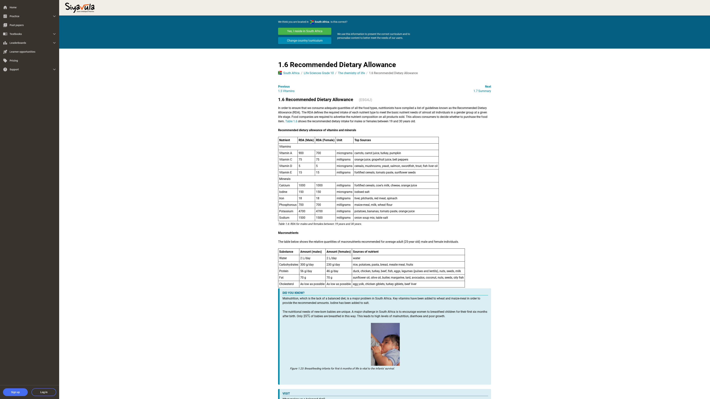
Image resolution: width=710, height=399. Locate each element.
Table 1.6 (291, 121)
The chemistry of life (351, 73)
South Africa (291, 73)
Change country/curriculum (305, 40)
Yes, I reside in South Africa (304, 31)
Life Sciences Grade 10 (319, 73)
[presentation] (306, 316)
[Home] (80, 7)
